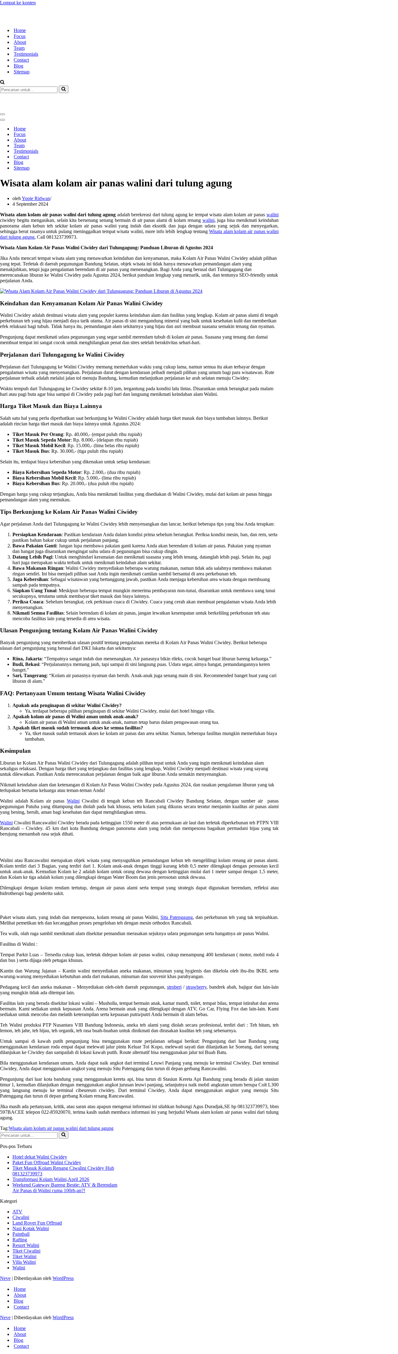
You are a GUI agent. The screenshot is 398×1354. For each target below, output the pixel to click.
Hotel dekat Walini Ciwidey (39, 1134)
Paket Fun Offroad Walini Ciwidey (46, 1140)
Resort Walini (25, 1222)
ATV (17, 1189)
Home (20, 19)
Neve (5, 1255)
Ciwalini (20, 1194)
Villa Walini (24, 1239)
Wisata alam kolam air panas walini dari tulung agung (61, 1105)
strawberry (196, 964)
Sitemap (22, 60)
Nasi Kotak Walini (30, 1206)
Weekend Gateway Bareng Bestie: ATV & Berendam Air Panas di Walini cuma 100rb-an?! (64, 1165)
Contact (21, 48)
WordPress (63, 1255)
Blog (18, 54)
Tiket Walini (24, 1234)
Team (19, 37)
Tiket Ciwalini (26, 1228)
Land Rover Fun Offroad (37, 1200)
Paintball (21, 1211)
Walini (73, 778)
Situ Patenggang (176, 894)
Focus (19, 25)
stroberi (174, 964)
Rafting (19, 1217)
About (20, 31)
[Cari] (2, 71)
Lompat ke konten (18, 2)
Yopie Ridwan (36, 176)
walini (272, 192)
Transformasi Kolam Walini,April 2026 (50, 1157)
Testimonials (26, 42)
